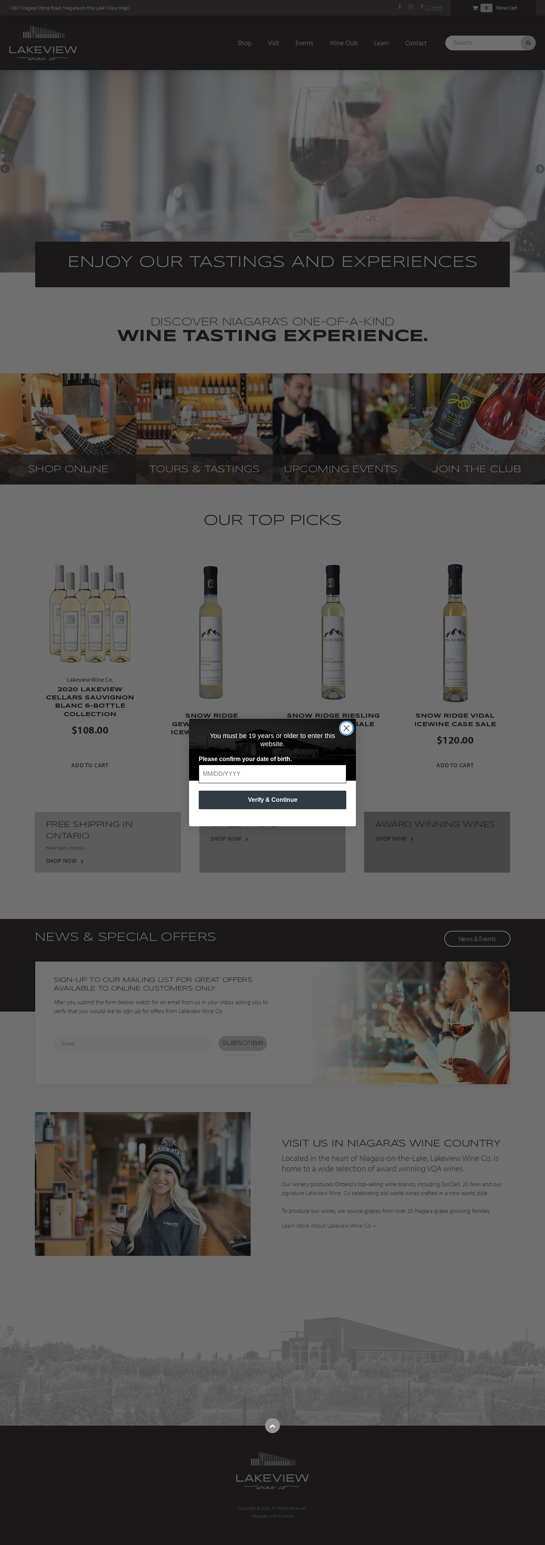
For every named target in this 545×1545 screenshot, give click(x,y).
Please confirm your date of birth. (245, 759)
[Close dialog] (346, 728)
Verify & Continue (272, 800)
